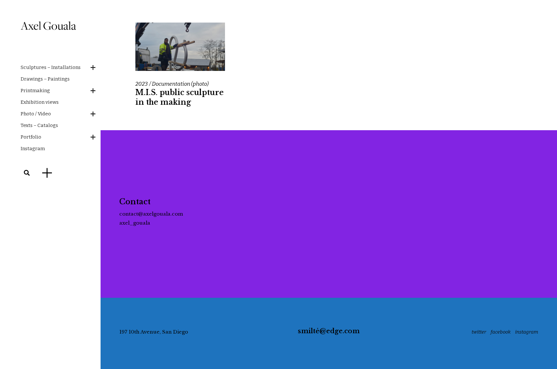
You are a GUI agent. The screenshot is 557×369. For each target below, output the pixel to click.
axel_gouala (134, 223)
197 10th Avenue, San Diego (153, 332)
